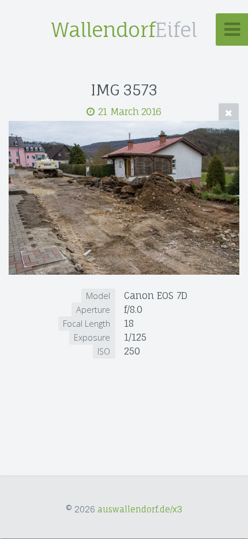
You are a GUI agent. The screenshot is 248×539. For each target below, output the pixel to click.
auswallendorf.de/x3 (139, 509)
